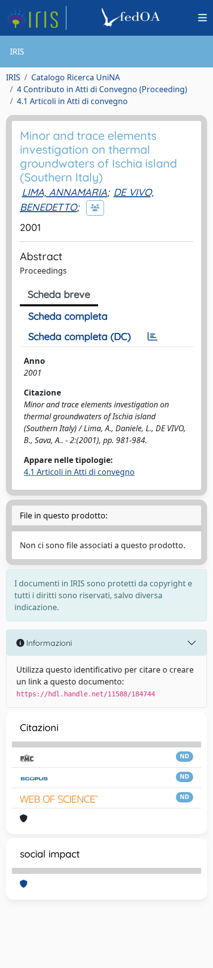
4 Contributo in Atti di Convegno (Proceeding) (102, 89)
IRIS (13, 77)
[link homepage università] (132, 18)
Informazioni (48, 643)
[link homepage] (36, 18)
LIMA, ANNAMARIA (64, 192)
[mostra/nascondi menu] (202, 18)
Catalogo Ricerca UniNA (75, 77)
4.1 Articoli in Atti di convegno (72, 101)
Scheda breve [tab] (59, 294)
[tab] (152, 336)
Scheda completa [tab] (67, 316)
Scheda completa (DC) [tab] (79, 336)
